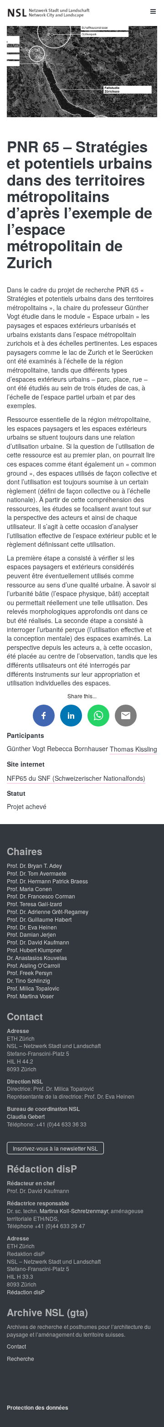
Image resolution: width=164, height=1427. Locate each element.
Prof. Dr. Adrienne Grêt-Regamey (47, 911)
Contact (16, 1346)
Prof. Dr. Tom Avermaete (37, 873)
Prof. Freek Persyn (29, 972)
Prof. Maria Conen (29, 889)
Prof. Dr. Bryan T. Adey (34, 865)
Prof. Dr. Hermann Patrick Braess (47, 881)
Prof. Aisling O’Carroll (33, 965)
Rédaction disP (26, 1292)
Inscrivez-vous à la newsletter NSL (55, 1148)
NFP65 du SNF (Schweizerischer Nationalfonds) (76, 777)
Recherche (20, 1358)
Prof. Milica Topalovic (33, 988)
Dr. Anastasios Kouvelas (37, 957)
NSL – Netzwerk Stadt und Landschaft (50, 13)
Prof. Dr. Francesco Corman (41, 896)
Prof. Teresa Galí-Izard (34, 904)
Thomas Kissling (133, 748)
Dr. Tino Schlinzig (28, 980)
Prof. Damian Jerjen (31, 934)
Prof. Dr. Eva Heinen (32, 927)
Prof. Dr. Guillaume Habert (39, 919)
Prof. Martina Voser (30, 996)
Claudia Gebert (26, 1116)
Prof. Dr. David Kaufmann (38, 942)
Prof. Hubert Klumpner (34, 950)
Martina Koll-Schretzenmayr (74, 1210)
